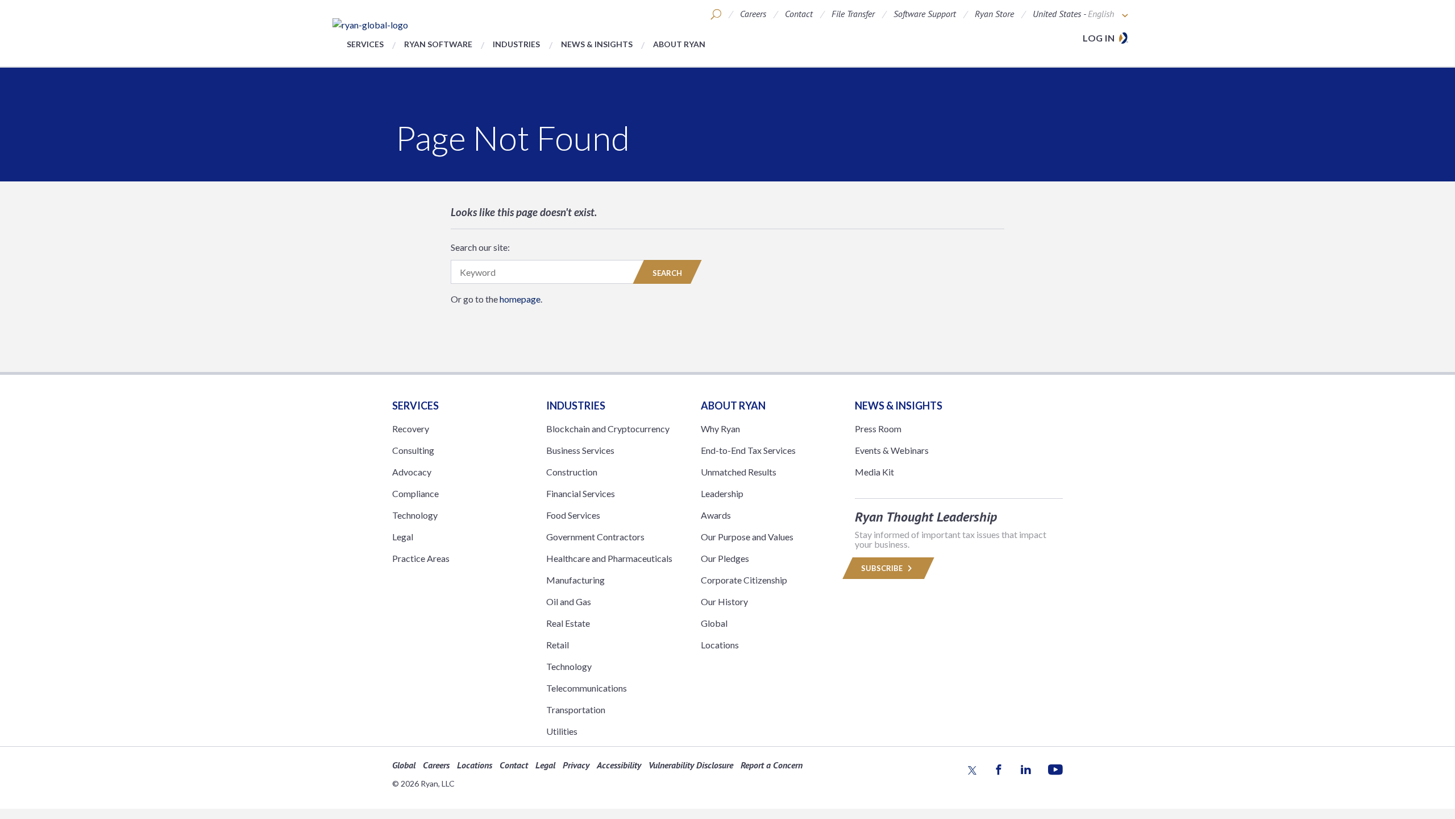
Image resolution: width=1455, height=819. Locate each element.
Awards (716, 515)
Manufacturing (575, 579)
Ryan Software (438, 44)
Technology (415, 515)
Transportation (575, 709)
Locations (720, 644)
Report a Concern (772, 765)
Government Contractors (595, 536)
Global (714, 623)
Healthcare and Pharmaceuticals (609, 558)
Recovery (410, 428)
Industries (516, 44)
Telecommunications (586, 687)
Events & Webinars (892, 450)
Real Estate (568, 623)
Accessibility (619, 765)
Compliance (415, 493)
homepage (520, 298)
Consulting (413, 450)
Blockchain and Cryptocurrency (608, 428)
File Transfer (853, 13)
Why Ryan (720, 428)
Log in (1099, 37)
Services (365, 44)
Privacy (576, 765)
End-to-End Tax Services (748, 450)
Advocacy (411, 471)
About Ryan (679, 44)
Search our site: (480, 247)
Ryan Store (994, 13)
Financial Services (580, 493)
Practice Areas (421, 558)
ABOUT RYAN (733, 405)
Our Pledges (725, 558)
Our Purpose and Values (747, 536)
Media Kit (874, 471)
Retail (557, 644)
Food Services (573, 515)
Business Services (580, 450)
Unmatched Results (738, 471)
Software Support (924, 13)
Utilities (561, 731)
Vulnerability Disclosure (690, 765)
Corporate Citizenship (744, 579)
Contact (799, 13)
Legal (402, 536)
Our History (724, 601)
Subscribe (882, 568)
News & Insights (597, 44)
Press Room (878, 428)
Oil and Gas (568, 601)
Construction (571, 471)
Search (667, 273)
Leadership (722, 493)
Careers (753, 13)
